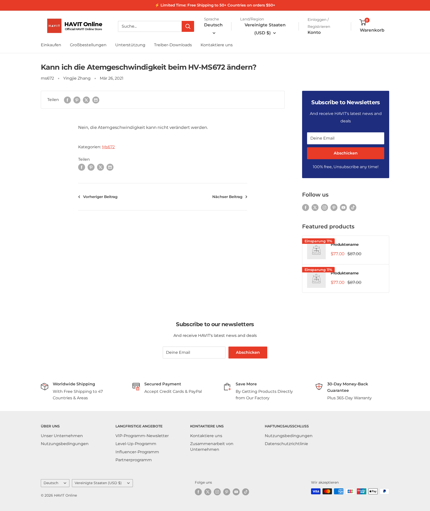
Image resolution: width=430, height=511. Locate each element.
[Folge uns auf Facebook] (305, 207)
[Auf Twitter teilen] (86, 99)
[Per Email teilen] (95, 99)
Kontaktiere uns (217, 45)
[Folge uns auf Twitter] (315, 207)
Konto (314, 32)
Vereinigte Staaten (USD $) (98, 483)
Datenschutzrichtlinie (286, 443)
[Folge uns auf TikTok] (352, 207)
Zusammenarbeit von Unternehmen (211, 446)
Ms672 (108, 147)
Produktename (345, 244)
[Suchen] (188, 26)
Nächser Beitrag (227, 196)
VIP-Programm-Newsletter (142, 435)
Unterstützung (130, 45)
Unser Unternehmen (62, 435)
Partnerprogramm (133, 460)
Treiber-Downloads (173, 45)
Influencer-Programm (137, 452)
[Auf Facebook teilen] (67, 99)
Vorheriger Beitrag (100, 196)
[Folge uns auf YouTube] (343, 207)
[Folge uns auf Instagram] (324, 207)
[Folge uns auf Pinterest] (333, 207)
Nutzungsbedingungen (65, 443)
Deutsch (51, 483)
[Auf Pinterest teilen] (76, 99)
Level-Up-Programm (135, 443)
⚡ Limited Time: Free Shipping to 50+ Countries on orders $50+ (215, 5)
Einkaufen (51, 45)
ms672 (47, 78)
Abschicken (346, 153)
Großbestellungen (88, 45)
